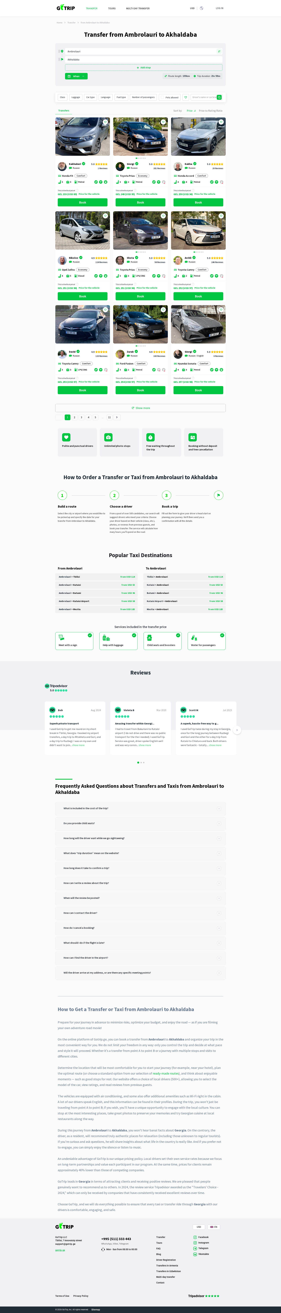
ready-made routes (166, 1073)
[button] (117, 137)
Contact (160, 1282)
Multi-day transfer (165, 1277)
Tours (159, 1243)
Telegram (124, 1243)
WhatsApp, (107, 1243)
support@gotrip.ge (65, 1244)
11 (109, 417)
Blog (158, 1254)
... (102, 417)
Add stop (145, 67)
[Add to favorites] (105, 122)
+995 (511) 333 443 (116, 1239)
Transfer (71, 22)
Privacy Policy (80, 1296)
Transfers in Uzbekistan (168, 1271)
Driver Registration (166, 1260)
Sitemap (95, 1309)
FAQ (158, 1248)
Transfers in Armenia (167, 1265)
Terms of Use (62, 1296)
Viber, (116, 1243)
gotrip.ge (60, 1250)
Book (82, 202)
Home (59, 22)
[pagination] (59, 417)
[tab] (140, 808)
